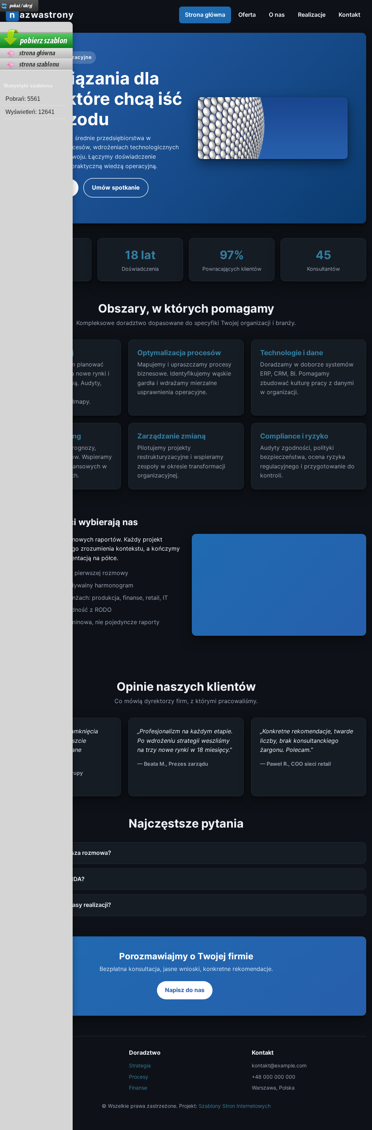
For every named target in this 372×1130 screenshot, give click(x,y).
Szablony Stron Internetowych (235, 1106)
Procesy (138, 1077)
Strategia (140, 1065)
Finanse (138, 1088)
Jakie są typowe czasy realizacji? (65, 904)
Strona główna (205, 14)
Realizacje (312, 14)
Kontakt (349, 14)
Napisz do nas (185, 990)
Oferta (247, 14)
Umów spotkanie (116, 187)
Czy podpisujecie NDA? (52, 879)
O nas (277, 14)
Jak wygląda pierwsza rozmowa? (65, 852)
